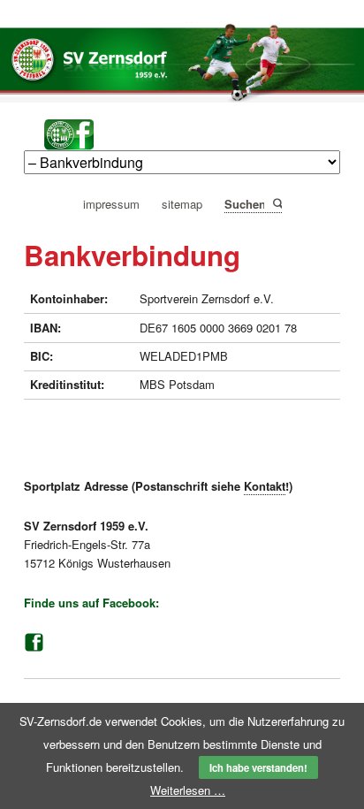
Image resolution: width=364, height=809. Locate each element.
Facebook (33, 643)
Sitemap (182, 204)
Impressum (111, 204)
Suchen (276, 203)
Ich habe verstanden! (258, 767)
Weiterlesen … (187, 790)
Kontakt (264, 485)
